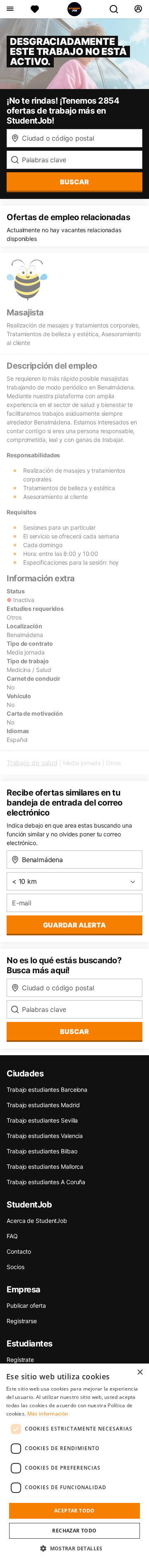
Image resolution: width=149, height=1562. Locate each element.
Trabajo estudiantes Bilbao (42, 1151)
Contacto (19, 1251)
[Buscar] (117, 9)
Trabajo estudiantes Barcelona (47, 1089)
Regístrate (20, 1359)
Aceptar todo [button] (74, 1510)
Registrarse (22, 1320)
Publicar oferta (26, 1305)
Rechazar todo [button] (74, 1530)
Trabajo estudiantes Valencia (45, 1135)
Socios (15, 1266)
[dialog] (74, 1463)
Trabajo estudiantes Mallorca (45, 1166)
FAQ (12, 1236)
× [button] (140, 1372)
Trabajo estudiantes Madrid (43, 1104)
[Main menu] (10, 9)
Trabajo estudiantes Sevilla (42, 1120)
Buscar (74, 182)
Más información (47, 1413)
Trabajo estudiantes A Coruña (46, 1181)
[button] (74, 1548)
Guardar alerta (74, 925)
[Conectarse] (138, 9)
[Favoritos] (34, 9)
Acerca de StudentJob (37, 1220)
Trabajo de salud (32, 763)
